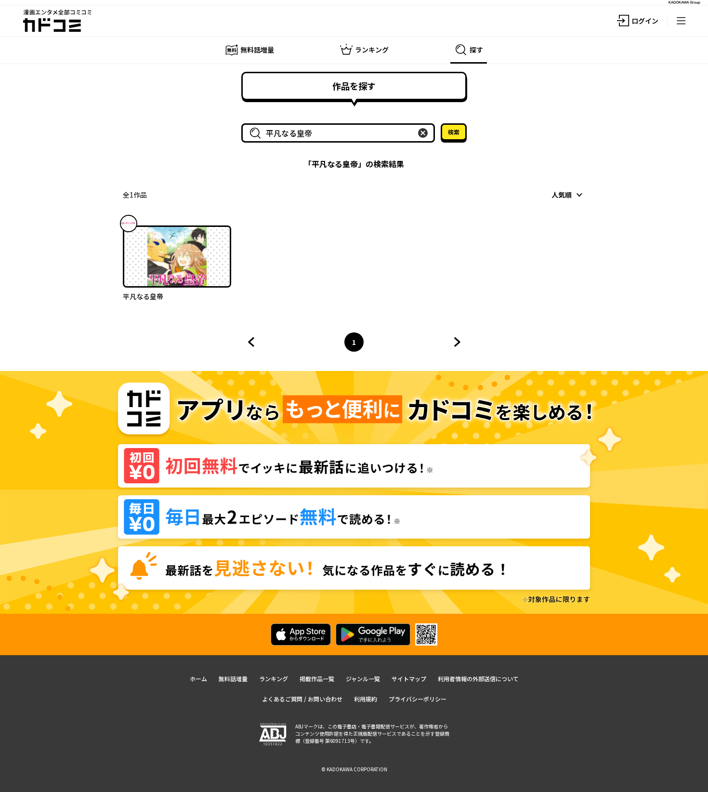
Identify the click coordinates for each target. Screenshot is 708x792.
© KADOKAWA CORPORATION (354, 769)
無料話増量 (233, 678)
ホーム (198, 678)
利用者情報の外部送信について (478, 678)
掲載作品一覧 (317, 678)
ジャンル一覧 (363, 678)
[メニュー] (681, 20)
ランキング (273, 678)
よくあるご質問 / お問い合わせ (302, 699)
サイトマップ (409, 678)
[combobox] (340, 133)
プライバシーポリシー (417, 699)
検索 (453, 132)
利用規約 (365, 699)
